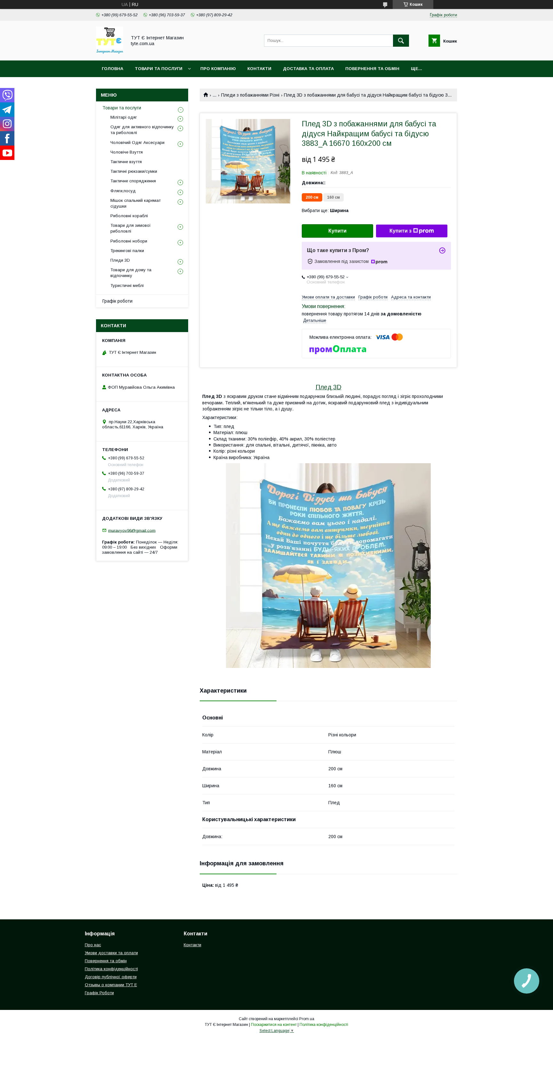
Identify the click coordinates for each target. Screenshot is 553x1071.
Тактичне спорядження (133, 180)
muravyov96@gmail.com (132, 530)
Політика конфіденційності (111, 968)
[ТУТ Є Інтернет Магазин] (109, 52)
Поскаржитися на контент (274, 1024)
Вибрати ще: (325, 210)
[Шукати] (401, 41)
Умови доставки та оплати (111, 952)
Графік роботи (117, 301)
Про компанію (218, 68)
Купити (337, 231)
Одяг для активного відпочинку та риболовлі (142, 129)
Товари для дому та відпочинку (130, 272)
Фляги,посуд (123, 190)
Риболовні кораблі (129, 215)
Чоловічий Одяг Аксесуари (137, 142)
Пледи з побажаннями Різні (250, 95)
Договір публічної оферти (111, 976)
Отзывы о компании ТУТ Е (111, 984)
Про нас (93, 944)
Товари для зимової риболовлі (130, 228)
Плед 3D (328, 387)
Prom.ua (306, 1019)
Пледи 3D (120, 260)
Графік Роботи (99, 992)
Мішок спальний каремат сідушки (135, 203)
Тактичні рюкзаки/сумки (133, 171)
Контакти (259, 68)
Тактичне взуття (126, 161)
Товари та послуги (121, 107)
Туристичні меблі (127, 285)
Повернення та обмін (372, 68)
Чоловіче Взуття (126, 152)
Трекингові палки (127, 250)
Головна (112, 68)
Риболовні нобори (128, 241)
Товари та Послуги (158, 68)
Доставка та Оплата (308, 68)
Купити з (400, 231)
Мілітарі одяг (123, 117)
